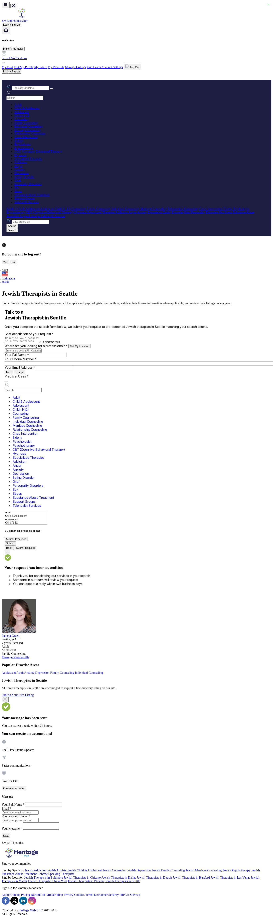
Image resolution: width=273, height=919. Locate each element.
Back (9, 547)
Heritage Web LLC (30, 910)
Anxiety (19, 169)
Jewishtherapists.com (15, 20)
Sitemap (135, 894)
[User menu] (3, 62)
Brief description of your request (29, 334)
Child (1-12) (22, 115)
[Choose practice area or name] (51, 88)
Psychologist (22, 144)
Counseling (21, 119)
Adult (18, 104)
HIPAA (124, 894)
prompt (20, 372)
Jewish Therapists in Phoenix (86, 881)
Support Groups (24, 198)
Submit (10, 543)
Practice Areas (17, 376)
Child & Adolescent (26, 108)
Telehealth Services (26, 202)
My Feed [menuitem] (7, 67)
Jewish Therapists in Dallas (119, 877)
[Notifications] (6, 30)
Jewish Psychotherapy (236, 870)
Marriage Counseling (27, 130)
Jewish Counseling (114, 870)
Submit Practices (16, 539)
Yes (5, 262)
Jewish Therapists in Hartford (191, 877)
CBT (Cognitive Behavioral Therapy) (38, 151)
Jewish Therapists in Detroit (154, 877)
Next (9, 372)
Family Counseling (26, 122)
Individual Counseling (28, 126)
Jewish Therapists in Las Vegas (230, 877)
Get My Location (79, 346)
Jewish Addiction (35, 870)
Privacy (68, 894)
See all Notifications (14, 58)
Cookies (79, 894)
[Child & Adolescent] (26, 516)
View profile (21, 657)
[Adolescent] (26, 519)
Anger (18, 166)
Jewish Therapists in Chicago (82, 877)
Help (60, 894)
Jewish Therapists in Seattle (122, 881)
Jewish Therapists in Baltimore (43, 877)
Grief (17, 180)
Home (5, 269)
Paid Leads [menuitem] (94, 67)
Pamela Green (10, 635)
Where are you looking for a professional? (36, 346)
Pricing (25, 894)
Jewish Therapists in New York (47, 881)
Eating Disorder (24, 176)
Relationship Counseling (29, 133)
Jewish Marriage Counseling (204, 870)
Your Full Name (17, 355)
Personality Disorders (27, 184)
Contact (15, 894)
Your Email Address (20, 367)
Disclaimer (101, 894)
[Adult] (26, 512)
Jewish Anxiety (57, 870)
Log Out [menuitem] (134, 67)
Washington (8, 278)
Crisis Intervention (26, 137)
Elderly (19, 140)
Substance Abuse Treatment (31, 194)
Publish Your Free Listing (18, 695)
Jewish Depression (139, 870)
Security (113, 894)
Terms (89, 894)
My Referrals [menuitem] (56, 67)
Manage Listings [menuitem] (75, 67)
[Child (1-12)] (26, 523)
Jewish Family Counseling (168, 870)
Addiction (20, 162)
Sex (16, 187)
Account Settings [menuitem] (112, 67)
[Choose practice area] (6, 381)
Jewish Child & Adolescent (84, 870)
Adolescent (21, 112)
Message (7, 657)
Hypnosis (20, 155)
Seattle (5, 281)
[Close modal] (5, 699)
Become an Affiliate (43, 894)
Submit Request (25, 547)
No (13, 262)
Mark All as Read (13, 48)
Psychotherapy (23, 148)
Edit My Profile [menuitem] (23, 67)
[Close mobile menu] (13, 6)
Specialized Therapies (28, 158)
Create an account (13, 788)
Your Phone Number (21, 359)
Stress (18, 191)
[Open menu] (6, 5)
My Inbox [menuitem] (40, 67)
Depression (21, 173)
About (6, 894)
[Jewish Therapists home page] (22, 17)
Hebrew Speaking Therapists (55, 874)
